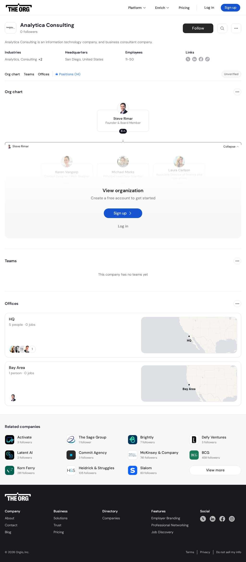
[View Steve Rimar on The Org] (123, 108)
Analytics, (12, 59)
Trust (57, 525)
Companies (111, 518)
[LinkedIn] (212, 519)
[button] (123, 121)
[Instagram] (232, 519)
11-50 (129, 59)
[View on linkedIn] (194, 59)
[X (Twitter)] (203, 519)
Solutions (61, 518)
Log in (209, 7)
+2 (40, 59)
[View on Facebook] (201, 59)
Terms (190, 552)
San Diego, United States (84, 59)
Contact (11, 525)
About (9, 518)
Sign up (230, 7)
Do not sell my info (228, 552)
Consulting (29, 59)
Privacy (205, 552)
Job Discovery (162, 532)
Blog (8, 532)
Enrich (160, 8)
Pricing (59, 532)
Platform (135, 8)
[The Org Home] (19, 7)
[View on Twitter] (188, 59)
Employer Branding (165, 518)
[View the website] (207, 59)
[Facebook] (222, 519)
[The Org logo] (18, 496)
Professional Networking (170, 525)
